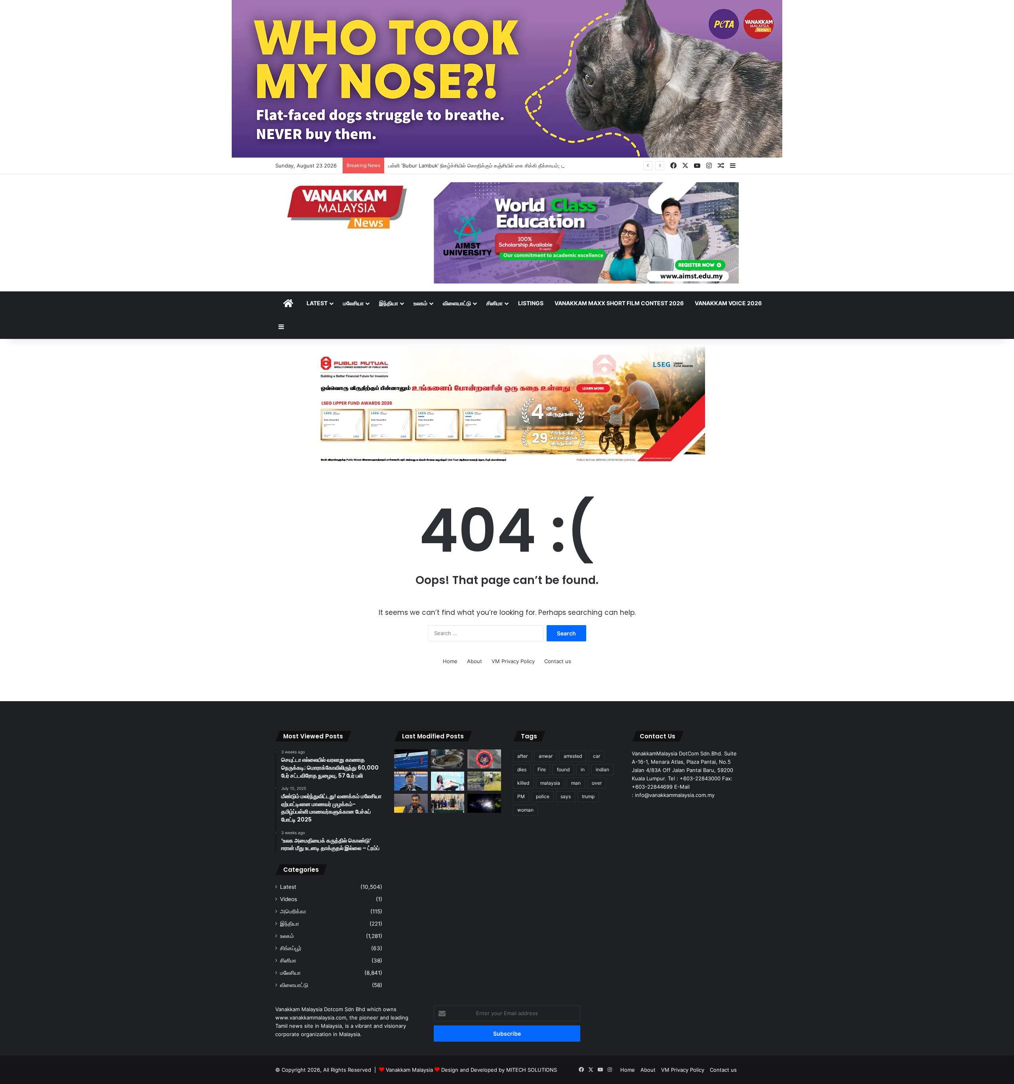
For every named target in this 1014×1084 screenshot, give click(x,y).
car (596, 756)
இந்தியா (388, 303)
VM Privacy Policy (513, 661)
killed (523, 783)
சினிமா (494, 303)
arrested (573, 756)
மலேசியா (353, 303)
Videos (288, 899)
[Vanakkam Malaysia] (348, 206)
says (565, 796)
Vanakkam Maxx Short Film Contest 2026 (619, 303)
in (583, 769)
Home (450, 661)
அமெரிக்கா (293, 911)
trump (588, 796)
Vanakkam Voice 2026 (728, 303)
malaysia (550, 783)
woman (525, 810)
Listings (530, 303)
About (474, 661)
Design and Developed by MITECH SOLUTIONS (499, 1070)
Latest (317, 303)
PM (521, 796)
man (576, 783)
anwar (546, 756)
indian (602, 769)
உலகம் (420, 303)
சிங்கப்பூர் (290, 948)
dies (521, 769)
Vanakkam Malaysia (410, 1070)
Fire (541, 769)
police (542, 796)
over (597, 783)
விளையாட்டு (457, 303)
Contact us (557, 661)
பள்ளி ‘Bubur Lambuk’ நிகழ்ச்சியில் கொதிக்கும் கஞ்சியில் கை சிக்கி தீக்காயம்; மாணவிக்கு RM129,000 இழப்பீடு (511, 165)
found (563, 769)
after (522, 756)
